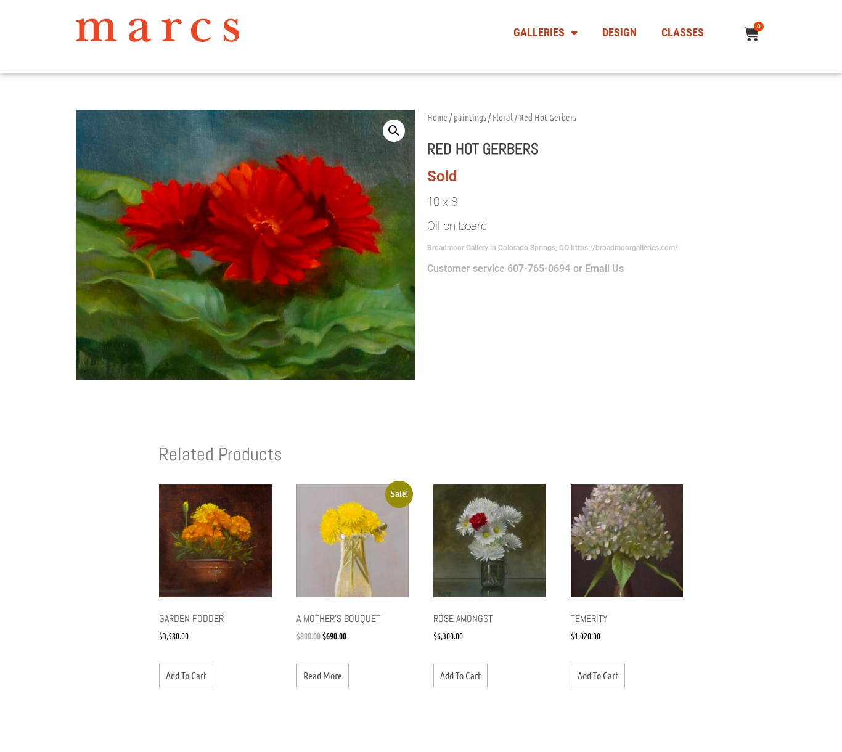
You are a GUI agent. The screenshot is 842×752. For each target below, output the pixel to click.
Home (437, 117)
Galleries (539, 32)
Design (619, 32)
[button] (394, 131)
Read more (322, 675)
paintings (470, 117)
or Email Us (598, 268)
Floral (503, 117)
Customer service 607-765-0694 (498, 268)
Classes (682, 32)
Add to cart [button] (186, 675)
